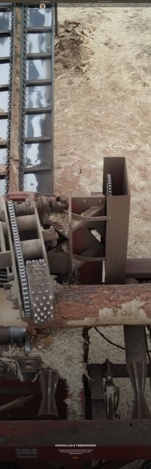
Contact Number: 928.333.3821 (104, 1)
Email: (45, 1)
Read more (75, 457)
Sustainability (94, 5)
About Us (102, 5)
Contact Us (108, 5)
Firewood (87, 5)
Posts (81, 5)
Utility (77, 5)
